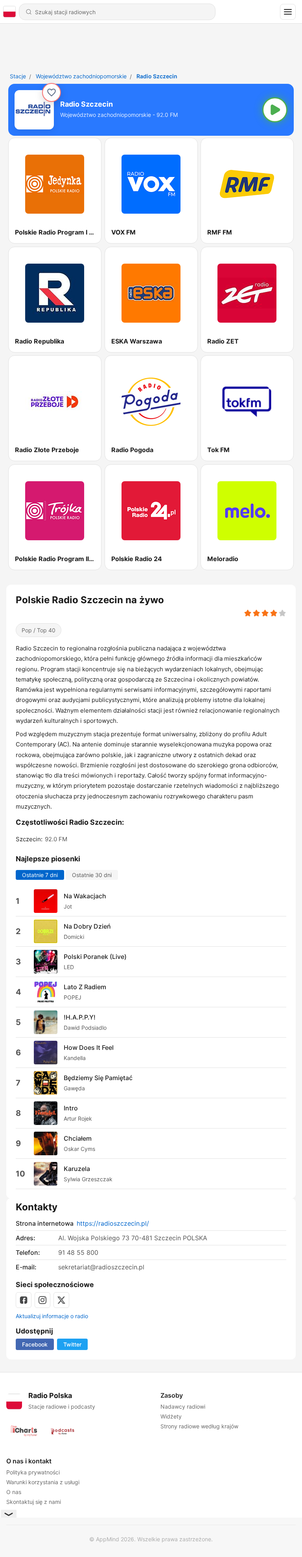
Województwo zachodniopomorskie (81, 76)
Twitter (72, 1344)
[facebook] (23, 1300)
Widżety (171, 1416)
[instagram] (42, 1300)
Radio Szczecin (156, 76)
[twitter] (61, 1300)
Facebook (35, 1344)
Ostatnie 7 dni (40, 874)
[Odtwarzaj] (274, 109)
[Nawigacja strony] (288, 12)
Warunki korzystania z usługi (42, 1482)
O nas (13, 1492)
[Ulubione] (51, 92)
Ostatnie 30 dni (92, 874)
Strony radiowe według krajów (199, 1426)
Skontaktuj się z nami (33, 1501)
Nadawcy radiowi (182, 1406)
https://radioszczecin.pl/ (113, 1223)
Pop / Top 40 (38, 630)
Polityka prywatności (33, 1472)
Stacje (18, 76)
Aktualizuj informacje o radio (52, 1316)
